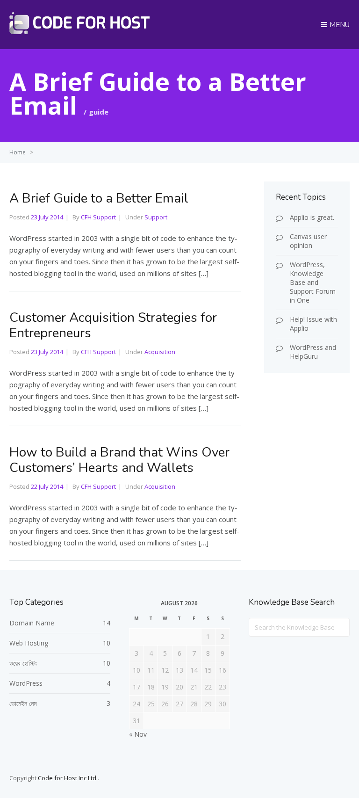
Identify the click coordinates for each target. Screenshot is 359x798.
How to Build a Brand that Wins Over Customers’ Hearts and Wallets (119, 460)
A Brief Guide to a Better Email (98, 198)
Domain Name (31, 622)
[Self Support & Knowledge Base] (79, 31)
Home (17, 152)
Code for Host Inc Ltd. (68, 778)
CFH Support (98, 217)
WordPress (26, 683)
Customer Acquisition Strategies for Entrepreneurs (113, 325)
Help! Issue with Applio (313, 324)
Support (155, 217)
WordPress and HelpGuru (313, 352)
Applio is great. (312, 217)
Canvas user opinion (308, 241)
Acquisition (159, 352)
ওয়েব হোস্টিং (23, 663)
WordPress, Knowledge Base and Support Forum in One (313, 282)
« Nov (138, 734)
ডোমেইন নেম (22, 703)
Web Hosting (28, 642)
